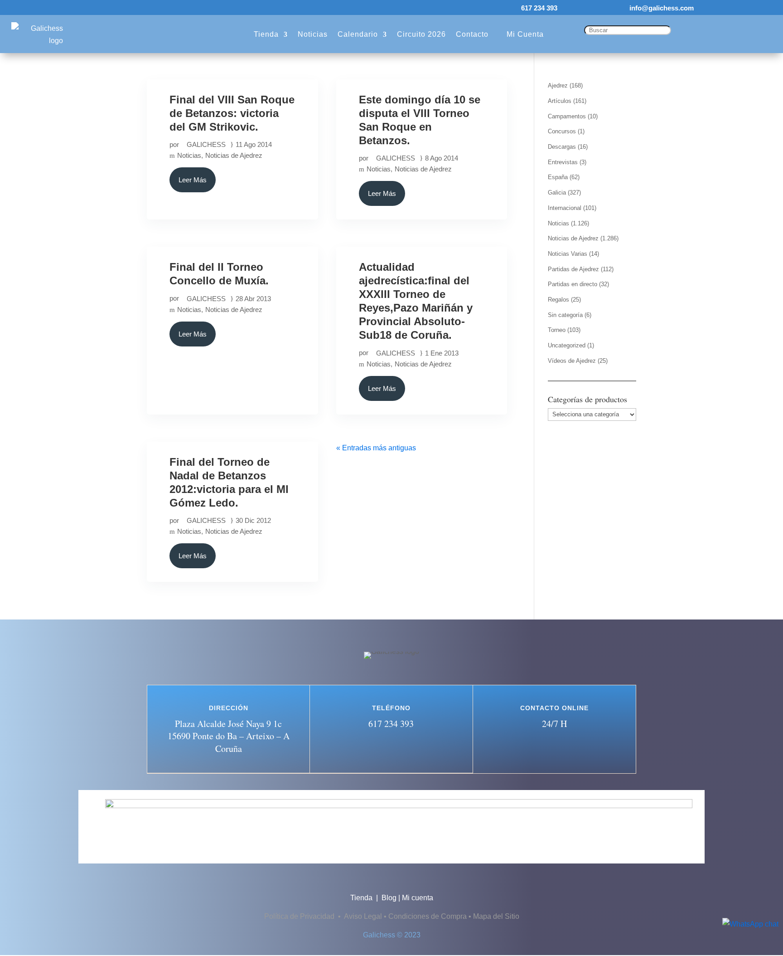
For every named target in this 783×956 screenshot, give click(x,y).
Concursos (562, 131)
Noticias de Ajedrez (233, 155)
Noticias (189, 155)
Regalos (558, 299)
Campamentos (567, 116)
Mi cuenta (417, 898)
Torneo (557, 330)
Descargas (562, 146)
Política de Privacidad (300, 916)
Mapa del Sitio (496, 916)
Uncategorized (566, 345)
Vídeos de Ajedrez (572, 360)
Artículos (559, 101)
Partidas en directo (572, 284)
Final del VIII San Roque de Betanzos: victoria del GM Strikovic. (232, 113)
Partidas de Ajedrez (573, 269)
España (558, 177)
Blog (389, 898)
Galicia (557, 192)
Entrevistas (563, 162)
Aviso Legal (363, 916)
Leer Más (193, 180)
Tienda (362, 898)
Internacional (564, 208)
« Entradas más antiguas (376, 448)
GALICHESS (206, 144)
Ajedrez (558, 85)
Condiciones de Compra (427, 916)
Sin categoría (565, 315)
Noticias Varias (567, 253)
